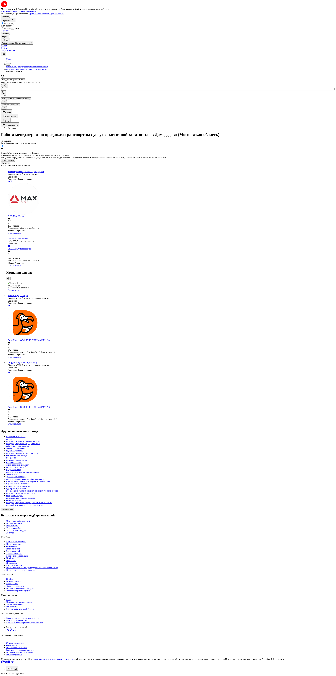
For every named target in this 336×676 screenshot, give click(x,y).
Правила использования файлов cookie (46, 14)
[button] (4, 46)
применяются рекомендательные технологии (53, 659)
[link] (5, 39)
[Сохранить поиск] (3, 92)
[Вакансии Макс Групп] (170, 199)
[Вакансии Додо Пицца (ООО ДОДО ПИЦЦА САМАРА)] (170, 323)
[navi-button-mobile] (3, 54)
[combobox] (13, 79)
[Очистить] (4, 86)
